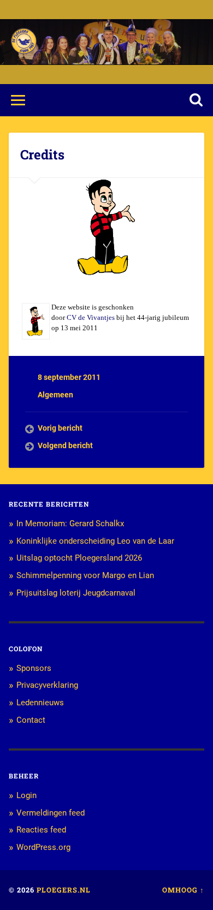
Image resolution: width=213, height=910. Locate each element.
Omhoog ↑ (183, 889)
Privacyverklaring (47, 685)
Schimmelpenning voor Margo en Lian (85, 575)
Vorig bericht (60, 428)
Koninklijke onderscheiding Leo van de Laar (95, 541)
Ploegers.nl (64, 889)
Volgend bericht (65, 445)
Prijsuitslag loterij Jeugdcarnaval (75, 593)
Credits (42, 154)
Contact (30, 720)
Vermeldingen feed (50, 813)
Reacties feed (41, 830)
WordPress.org (43, 847)
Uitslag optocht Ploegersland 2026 (79, 558)
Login (26, 795)
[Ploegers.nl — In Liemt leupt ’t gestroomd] (24, 42)
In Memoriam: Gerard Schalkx (70, 523)
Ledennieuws (40, 702)
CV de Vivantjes (91, 317)
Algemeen (55, 394)
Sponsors (33, 668)
